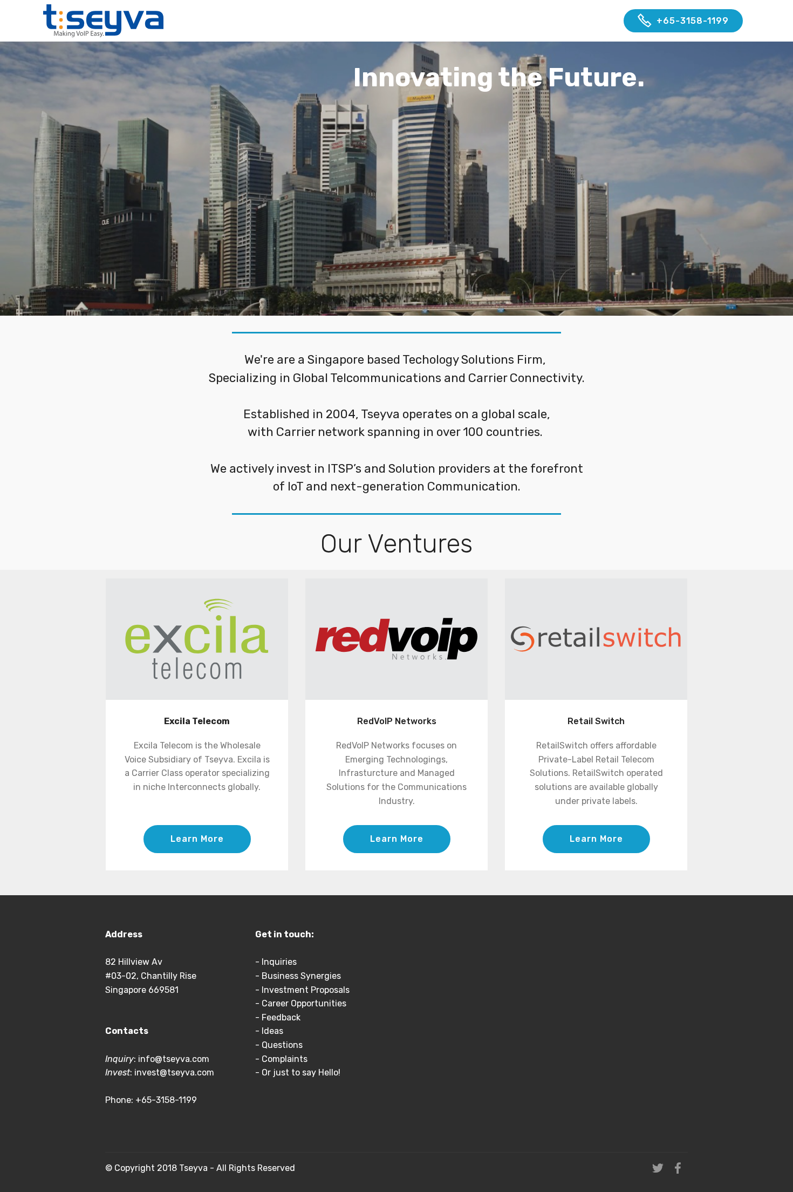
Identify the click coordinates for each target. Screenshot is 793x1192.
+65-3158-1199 (693, 21)
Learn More (197, 839)
